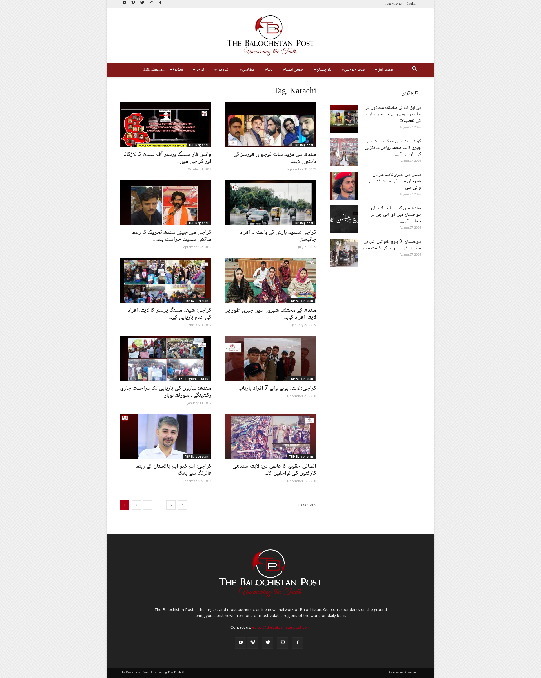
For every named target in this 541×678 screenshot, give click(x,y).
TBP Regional (198, 145)
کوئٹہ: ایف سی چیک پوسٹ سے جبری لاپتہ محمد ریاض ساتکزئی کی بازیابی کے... (393, 147)
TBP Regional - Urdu (193, 379)
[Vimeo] (133, 4)
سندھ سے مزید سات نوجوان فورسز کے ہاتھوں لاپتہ (275, 158)
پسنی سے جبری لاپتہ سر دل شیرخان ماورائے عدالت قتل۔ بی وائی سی (394, 181)
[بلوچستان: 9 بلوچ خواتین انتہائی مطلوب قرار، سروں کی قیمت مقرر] (344, 253)
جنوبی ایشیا (294, 69)
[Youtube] (124, 4)
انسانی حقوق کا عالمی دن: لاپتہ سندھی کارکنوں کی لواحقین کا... (274, 469)
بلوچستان (323, 69)
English (411, 3)
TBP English (154, 69)
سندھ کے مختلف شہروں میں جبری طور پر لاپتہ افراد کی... (271, 314)
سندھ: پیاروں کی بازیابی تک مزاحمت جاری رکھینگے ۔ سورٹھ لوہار (165, 391)
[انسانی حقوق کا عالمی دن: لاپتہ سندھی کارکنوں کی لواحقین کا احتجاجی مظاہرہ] (270, 436)
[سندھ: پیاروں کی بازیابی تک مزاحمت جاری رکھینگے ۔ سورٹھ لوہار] (165, 358)
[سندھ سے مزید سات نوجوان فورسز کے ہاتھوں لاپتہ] (270, 124)
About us (410, 672)
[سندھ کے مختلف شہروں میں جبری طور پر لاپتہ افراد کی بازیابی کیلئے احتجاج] (270, 280)
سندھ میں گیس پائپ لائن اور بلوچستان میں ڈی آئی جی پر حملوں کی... (395, 214)
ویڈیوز (177, 69)
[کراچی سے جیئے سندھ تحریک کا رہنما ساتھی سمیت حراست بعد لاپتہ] (165, 202)
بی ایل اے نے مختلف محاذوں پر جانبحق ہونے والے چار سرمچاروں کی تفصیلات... (392, 114)
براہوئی (389, 3)
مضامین (248, 69)
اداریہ (200, 69)
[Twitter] (142, 4)
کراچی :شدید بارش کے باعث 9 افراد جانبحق (278, 236)
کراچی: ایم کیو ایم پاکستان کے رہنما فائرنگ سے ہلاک (173, 469)
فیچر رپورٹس (354, 69)
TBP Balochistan (196, 301)
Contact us (396, 672)
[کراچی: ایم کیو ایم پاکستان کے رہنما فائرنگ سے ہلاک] (165, 436)
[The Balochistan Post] (270, 35)
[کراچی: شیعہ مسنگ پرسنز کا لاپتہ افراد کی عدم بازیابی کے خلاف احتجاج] (165, 280)
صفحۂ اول (385, 69)
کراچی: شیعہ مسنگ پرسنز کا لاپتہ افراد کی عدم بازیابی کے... (169, 314)
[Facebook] (160, 4)
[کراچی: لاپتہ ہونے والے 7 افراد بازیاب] (270, 358)
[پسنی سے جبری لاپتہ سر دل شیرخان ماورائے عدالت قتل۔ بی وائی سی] (344, 186)
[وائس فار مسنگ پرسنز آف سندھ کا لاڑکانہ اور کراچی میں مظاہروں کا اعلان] (165, 124)
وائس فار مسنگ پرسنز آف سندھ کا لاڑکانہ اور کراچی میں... (166, 158)
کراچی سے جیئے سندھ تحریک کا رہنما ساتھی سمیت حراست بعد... (171, 236)
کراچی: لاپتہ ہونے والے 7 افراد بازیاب (277, 388)
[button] (414, 70)
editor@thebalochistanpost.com (281, 627)
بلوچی (398, 3)
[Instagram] (151, 4)
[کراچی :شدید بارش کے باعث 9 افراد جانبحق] (270, 202)
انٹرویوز (223, 69)
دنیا (269, 69)
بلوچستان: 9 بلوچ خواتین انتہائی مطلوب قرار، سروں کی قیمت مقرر (391, 245)
